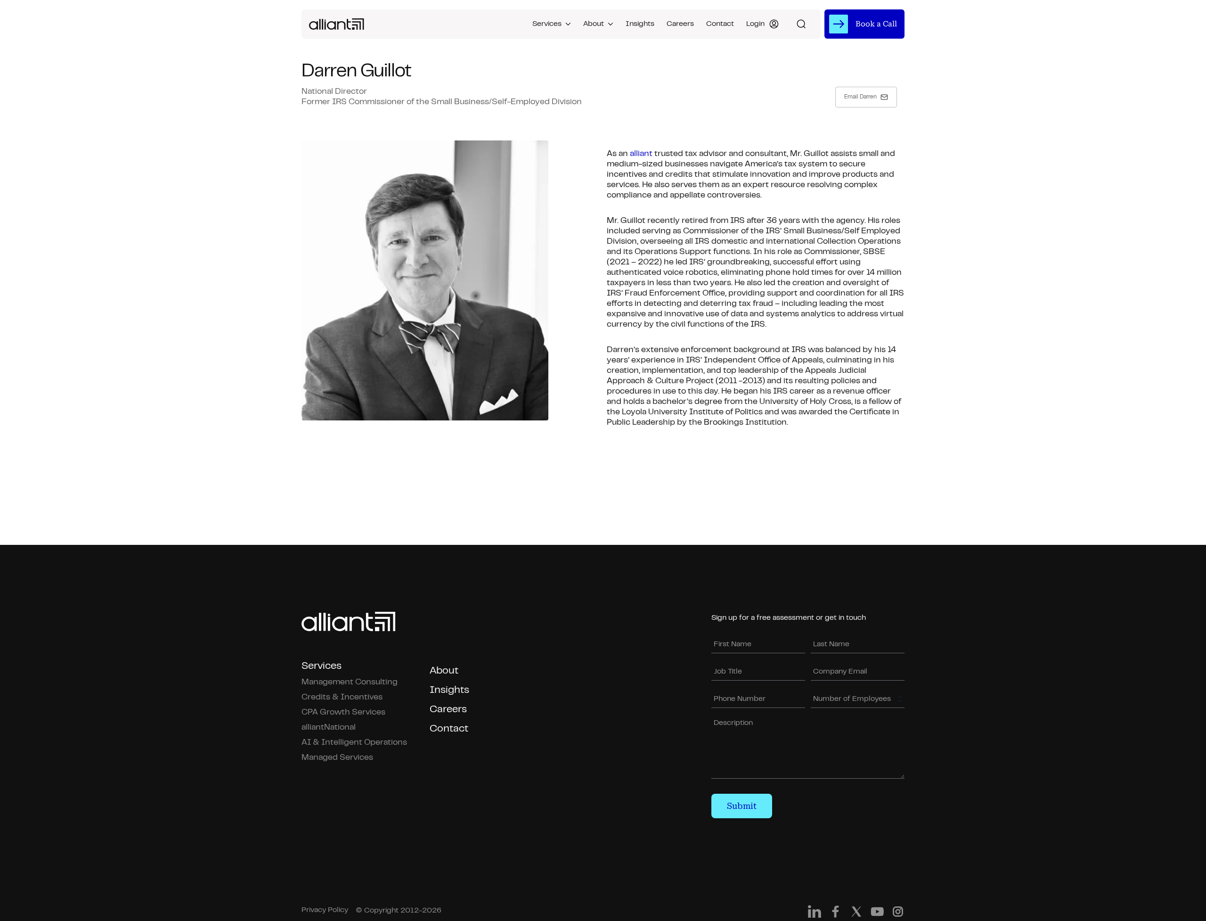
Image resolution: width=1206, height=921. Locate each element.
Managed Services (337, 758)
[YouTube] (877, 914)
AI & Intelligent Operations (354, 743)
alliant (641, 154)
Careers (680, 24)
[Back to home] (336, 24)
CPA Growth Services (343, 712)
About (593, 24)
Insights (640, 24)
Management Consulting (350, 682)
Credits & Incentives (342, 697)
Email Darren (860, 97)
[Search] (801, 24)
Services (547, 24)
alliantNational (329, 728)
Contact (720, 24)
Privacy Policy (325, 910)
